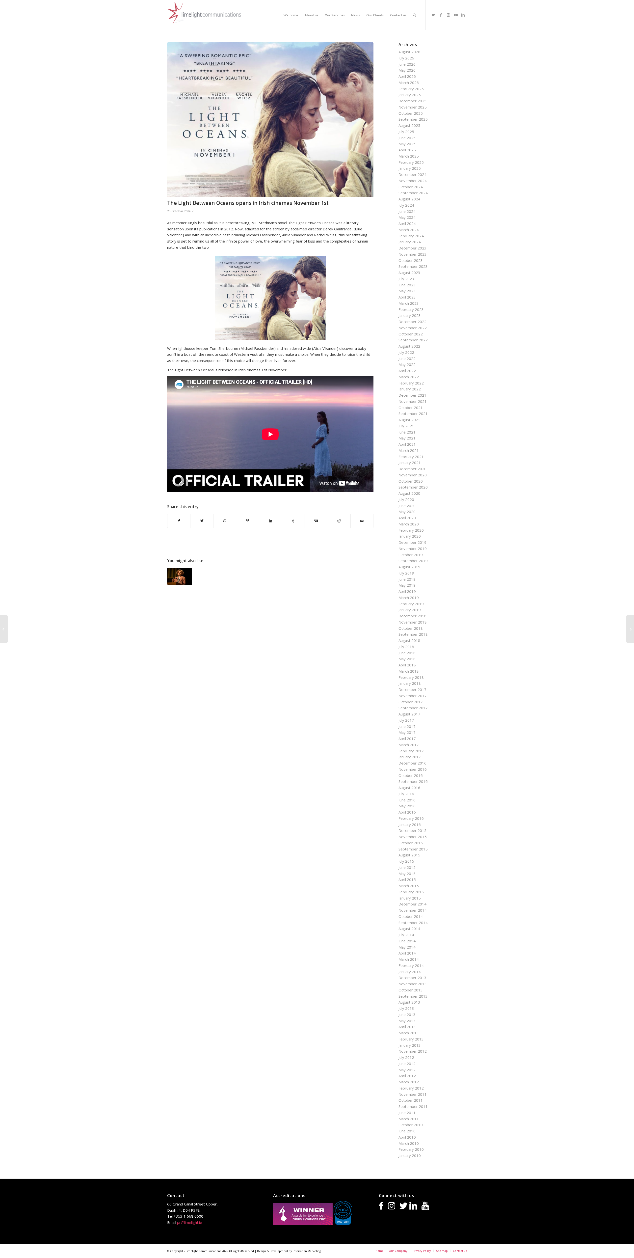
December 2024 (412, 174)
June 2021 (407, 432)
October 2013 (410, 989)
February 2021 (411, 456)
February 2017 (411, 750)
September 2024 (413, 192)
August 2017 (409, 713)
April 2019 (407, 591)
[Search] (414, 15)
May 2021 (407, 438)
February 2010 (411, 1149)
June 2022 (407, 358)
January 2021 (409, 462)
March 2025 (408, 156)
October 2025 (410, 113)
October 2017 (410, 701)
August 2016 (409, 787)
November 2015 (412, 836)
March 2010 (408, 1143)
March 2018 (408, 671)
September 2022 (413, 339)
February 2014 (411, 965)
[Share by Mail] (362, 521)
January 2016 (409, 824)
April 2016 (407, 812)
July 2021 (406, 425)
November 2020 (412, 474)
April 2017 (407, 738)
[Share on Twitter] (201, 521)
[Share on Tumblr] (293, 521)
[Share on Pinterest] (247, 521)
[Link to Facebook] (441, 15)
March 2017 (408, 744)
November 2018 (412, 622)
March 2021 (408, 450)
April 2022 (407, 370)
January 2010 (409, 1155)
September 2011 (413, 1106)
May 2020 (407, 511)
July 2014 (406, 934)
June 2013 (407, 1014)
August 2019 (409, 566)
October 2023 (410, 260)
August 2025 (409, 125)
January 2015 (409, 898)
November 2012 (412, 1051)
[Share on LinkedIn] (270, 521)
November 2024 (412, 180)
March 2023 (408, 303)
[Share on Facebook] (178, 521)
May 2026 (407, 70)
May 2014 (407, 947)
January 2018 (409, 683)
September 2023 (413, 266)
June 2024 (407, 211)
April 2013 (407, 1026)
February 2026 (411, 88)
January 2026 (409, 94)
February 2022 (411, 383)
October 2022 (410, 333)
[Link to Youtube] (455, 15)
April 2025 (407, 149)
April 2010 (407, 1137)
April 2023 (407, 297)
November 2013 (412, 983)
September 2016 (413, 781)
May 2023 (407, 290)
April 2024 (407, 223)
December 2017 (412, 689)
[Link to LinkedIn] (463, 15)
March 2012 (408, 1081)
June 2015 (407, 867)
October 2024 (410, 186)
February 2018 (411, 677)
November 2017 (412, 695)
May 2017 (407, 732)
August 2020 (409, 493)
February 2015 (411, 891)
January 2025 (409, 168)
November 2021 (412, 401)
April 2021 (407, 444)
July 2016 (406, 793)
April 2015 (407, 879)
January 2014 (409, 971)
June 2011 (407, 1112)
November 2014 (412, 910)
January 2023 (409, 315)
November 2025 (412, 107)
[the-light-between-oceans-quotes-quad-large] (270, 119)
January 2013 (409, 1045)
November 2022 (412, 327)
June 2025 (407, 137)
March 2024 (408, 229)
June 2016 (407, 799)
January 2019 (409, 609)
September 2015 (413, 849)
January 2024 (409, 241)
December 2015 (412, 830)
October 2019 (410, 554)
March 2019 (408, 597)
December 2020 (412, 468)
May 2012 (407, 1069)
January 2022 (409, 388)
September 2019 (413, 560)
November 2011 (412, 1094)
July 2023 (406, 278)
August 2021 (409, 419)
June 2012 (407, 1063)
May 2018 (407, 658)
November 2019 (412, 548)
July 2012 (406, 1057)
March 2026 (408, 82)
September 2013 (413, 996)
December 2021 (412, 395)
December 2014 (412, 904)
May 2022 (407, 364)
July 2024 (406, 205)
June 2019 (407, 579)
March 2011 (408, 1118)
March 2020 (408, 523)
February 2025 (411, 162)
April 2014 (407, 953)
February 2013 (411, 1039)
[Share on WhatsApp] (224, 521)
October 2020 (410, 481)
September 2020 (413, 487)
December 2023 (412, 248)
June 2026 (407, 64)
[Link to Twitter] (433, 15)
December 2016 (412, 763)
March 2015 (408, 885)
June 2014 (407, 940)
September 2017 (413, 707)
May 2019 (407, 585)
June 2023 (407, 284)
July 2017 (406, 720)
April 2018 (407, 664)
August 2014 (409, 928)
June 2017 (407, 726)
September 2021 (413, 413)
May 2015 (407, 873)
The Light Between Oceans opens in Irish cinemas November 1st (248, 202)
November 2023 (412, 254)
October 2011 (410, 1100)
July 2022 (406, 352)
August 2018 (409, 640)
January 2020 (409, 536)
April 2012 (407, 1075)
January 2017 (409, 756)
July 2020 (406, 499)
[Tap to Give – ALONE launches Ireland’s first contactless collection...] (630, 629)
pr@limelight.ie (189, 1222)
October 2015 (410, 842)
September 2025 (413, 119)
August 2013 (409, 1002)
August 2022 (409, 346)
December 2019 (412, 542)
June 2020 (407, 505)
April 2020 (407, 517)
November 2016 (412, 769)
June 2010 (407, 1130)
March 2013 (408, 1032)
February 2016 (411, 818)
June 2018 (407, 652)
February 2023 (411, 309)
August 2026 (409, 51)
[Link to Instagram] (448, 15)
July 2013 (406, 1008)
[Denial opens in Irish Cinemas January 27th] (179, 576)
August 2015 (409, 854)
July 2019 (406, 573)
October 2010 (410, 1124)
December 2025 (412, 100)
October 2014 (410, 916)
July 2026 (406, 57)
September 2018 (413, 634)
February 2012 (411, 1088)
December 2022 (412, 321)
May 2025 (407, 143)
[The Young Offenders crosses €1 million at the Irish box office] (4, 629)
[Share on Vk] (316, 521)
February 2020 (411, 530)
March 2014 (408, 959)
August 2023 (409, 272)
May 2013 (407, 1020)
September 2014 (413, 922)
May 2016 (407, 805)
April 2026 (407, 76)
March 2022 (408, 376)
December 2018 (412, 615)
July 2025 (406, 131)
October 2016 (410, 775)
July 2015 (406, 861)
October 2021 (410, 407)
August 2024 (409, 198)
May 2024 (407, 217)
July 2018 (406, 646)
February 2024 (411, 235)
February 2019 (411, 603)
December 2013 (412, 977)
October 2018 (410, 628)
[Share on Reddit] (339, 521)
